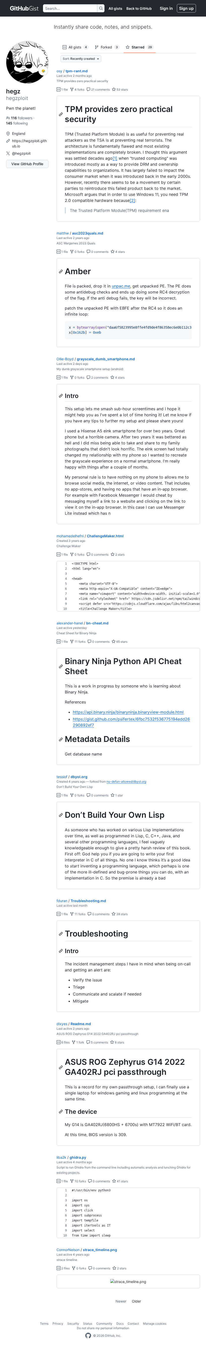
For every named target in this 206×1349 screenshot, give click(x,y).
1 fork (80, 1042)
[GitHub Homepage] (88, 1335)
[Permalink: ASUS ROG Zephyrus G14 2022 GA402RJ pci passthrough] (61, 1067)
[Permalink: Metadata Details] (61, 739)
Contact (133, 1323)
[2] (132, 200)
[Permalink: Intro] (61, 395)
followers (22, 118)
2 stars (120, 554)
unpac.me (121, 285)
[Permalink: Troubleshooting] (61, 933)
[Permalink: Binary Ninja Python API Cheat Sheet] (61, 666)
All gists (115, 8)
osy (59, 71)
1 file (64, 89)
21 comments (100, 89)
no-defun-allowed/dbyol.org (126, 781)
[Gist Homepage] (24, 8)
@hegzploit (21, 153)
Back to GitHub (139, 8)
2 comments (99, 377)
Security (73, 1323)
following (17, 123)
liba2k (61, 1157)
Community (104, 1323)
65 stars (121, 641)
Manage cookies (154, 1323)
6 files (65, 1042)
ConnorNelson (68, 1250)
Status (87, 1323)
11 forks (79, 641)
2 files (65, 1268)
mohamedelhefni (70, 536)
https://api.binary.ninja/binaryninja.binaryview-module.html (128, 712)
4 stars (120, 252)
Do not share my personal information (103, 1328)
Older (136, 1301)
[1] (115, 158)
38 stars (122, 914)
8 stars (119, 1042)
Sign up (186, 8)
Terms (44, 1323)
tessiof (62, 777)
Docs (120, 1323)
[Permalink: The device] (61, 1111)
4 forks (79, 89)
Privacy (58, 1323)
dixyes (62, 1024)
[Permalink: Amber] (61, 271)
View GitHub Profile (27, 164)
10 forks (80, 1181)
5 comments (99, 1042)
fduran (62, 901)
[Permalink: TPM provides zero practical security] (61, 114)
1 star (119, 795)
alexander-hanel (70, 623)
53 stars (122, 89)
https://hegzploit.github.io (29, 143)
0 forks (79, 252)
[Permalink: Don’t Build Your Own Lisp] (61, 814)
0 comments (99, 252)
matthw (63, 233)
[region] (128, 158)
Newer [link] (121, 1301)
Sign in (166, 8)
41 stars (122, 1181)
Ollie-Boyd (65, 359)
